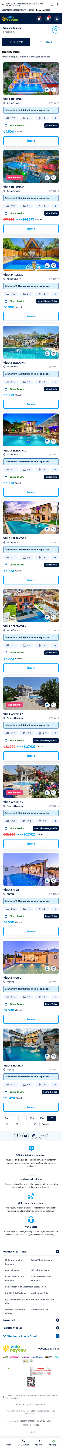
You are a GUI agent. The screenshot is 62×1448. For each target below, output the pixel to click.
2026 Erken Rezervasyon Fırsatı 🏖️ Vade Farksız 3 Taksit (24, 4)
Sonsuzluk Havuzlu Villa (42, 1299)
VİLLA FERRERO (13, 1065)
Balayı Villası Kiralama (41, 1260)
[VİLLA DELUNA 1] (31, 78)
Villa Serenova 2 (15, 450)
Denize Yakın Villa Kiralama (18, 1286)
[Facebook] (17, 1136)
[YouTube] (25, 1136)
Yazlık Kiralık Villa (39, 1293)
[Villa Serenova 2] (31, 429)
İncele (31, 140)
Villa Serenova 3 (15, 538)
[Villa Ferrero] (31, 1044)
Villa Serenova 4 (15, 626)
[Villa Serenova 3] (31, 517)
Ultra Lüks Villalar (39, 1309)
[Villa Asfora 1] (31, 693)
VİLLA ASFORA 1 (13, 714)
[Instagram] (34, 1136)
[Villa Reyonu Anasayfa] (10, 18)
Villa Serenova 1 (15, 362)
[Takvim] (47, 89)
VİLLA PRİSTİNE (13, 274)
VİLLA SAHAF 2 (12, 977)
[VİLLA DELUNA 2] (31, 166)
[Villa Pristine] (31, 254)
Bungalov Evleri (38, 1286)
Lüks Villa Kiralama (40, 1270)
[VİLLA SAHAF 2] (31, 957)
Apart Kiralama (12, 1270)
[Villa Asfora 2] (31, 781)
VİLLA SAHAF (11, 889)
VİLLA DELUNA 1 (13, 99)
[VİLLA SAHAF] (31, 869)
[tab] (31, 1252)
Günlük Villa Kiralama (15, 1293)
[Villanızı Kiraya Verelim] (52, 4)
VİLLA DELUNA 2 (13, 187)
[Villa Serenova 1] (31, 342)
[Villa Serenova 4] (31, 605)
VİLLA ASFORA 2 (13, 802)
